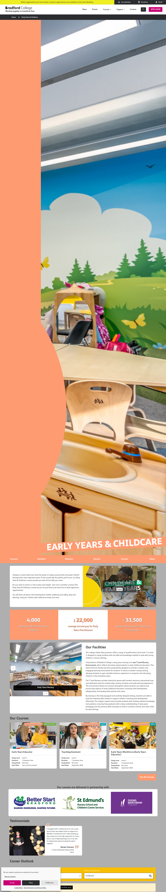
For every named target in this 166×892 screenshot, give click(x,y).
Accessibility (125, 2)
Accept (12, 883)
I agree (119, 589)
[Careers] (124, 559)
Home (14, 17)
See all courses (147, 777)
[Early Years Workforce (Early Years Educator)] (132, 746)
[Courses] (14, 559)
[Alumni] (97, 559)
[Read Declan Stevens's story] (45, 841)
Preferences (50, 883)
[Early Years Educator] (33, 745)
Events (95, 9)
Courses (106, 9)
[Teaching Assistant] (83, 745)
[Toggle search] (143, 9)
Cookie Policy (18, 888)
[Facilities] (41, 559)
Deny (31, 883)
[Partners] (69, 559)
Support (120, 9)
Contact (133, 9)
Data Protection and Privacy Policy (35, 888)
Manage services (10, 876)
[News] (152, 559)
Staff (160, 2)
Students (144, 2)
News (84, 9)
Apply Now (155, 9)
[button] (78, 668)
